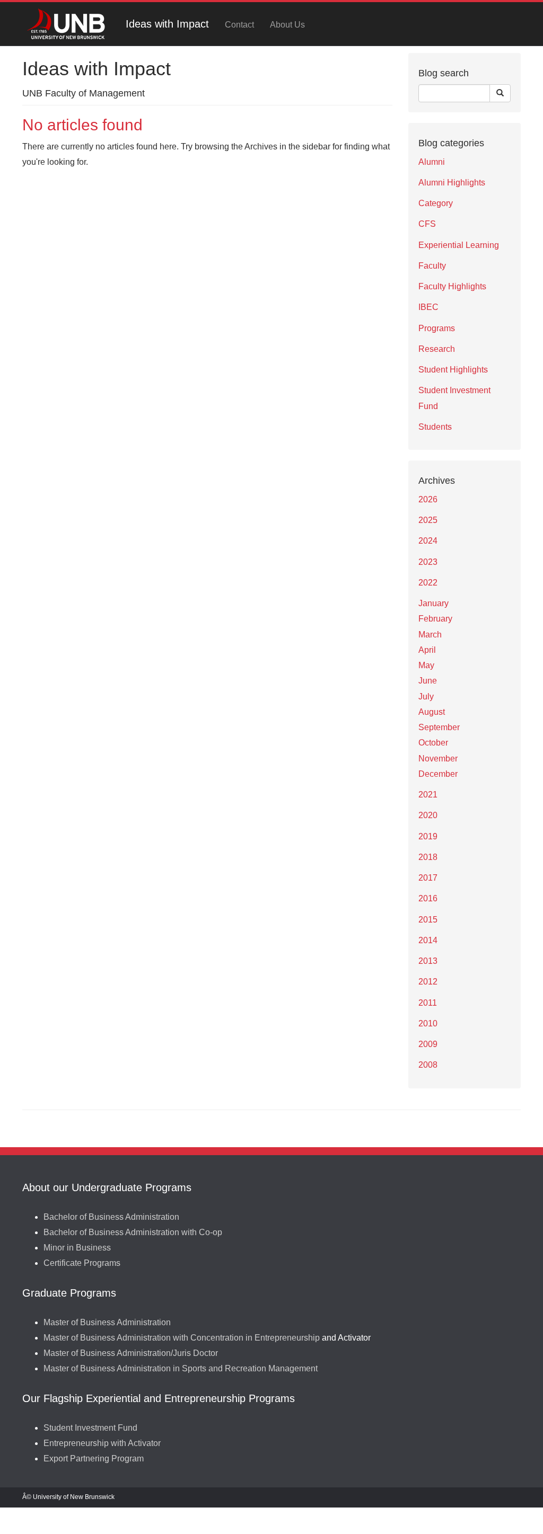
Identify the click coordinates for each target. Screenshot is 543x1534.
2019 (427, 836)
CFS (427, 223)
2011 (427, 1002)
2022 (427, 582)
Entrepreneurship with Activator (102, 1443)
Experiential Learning (458, 245)
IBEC (428, 307)
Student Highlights (453, 369)
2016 (427, 898)
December (438, 773)
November (438, 758)
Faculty (432, 265)
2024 (427, 540)
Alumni (431, 161)
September (439, 727)
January (433, 603)
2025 (427, 520)
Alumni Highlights (451, 182)
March (430, 634)
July (426, 696)
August (431, 711)
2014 (427, 940)
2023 (427, 561)
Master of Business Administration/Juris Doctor (130, 1353)
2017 (427, 877)
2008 (427, 1064)
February (435, 618)
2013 (427, 960)
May (426, 665)
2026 (427, 499)
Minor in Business (77, 1247)
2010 (427, 1023)
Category (435, 203)
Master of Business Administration (107, 1322)
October (433, 742)
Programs (436, 328)
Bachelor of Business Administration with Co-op (132, 1232)
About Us (287, 24)
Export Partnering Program (93, 1458)
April (427, 649)
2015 (427, 919)
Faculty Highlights (452, 286)
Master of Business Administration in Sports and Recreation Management (180, 1368)
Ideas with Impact (167, 24)
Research (436, 348)
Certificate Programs (81, 1262)
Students (435, 426)
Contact (239, 24)
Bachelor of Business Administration (111, 1216)
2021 (427, 794)
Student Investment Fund (90, 1427)
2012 (427, 981)
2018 (427, 857)
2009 (427, 1044)
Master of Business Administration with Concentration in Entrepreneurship (181, 1337)
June (427, 680)
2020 (427, 815)
